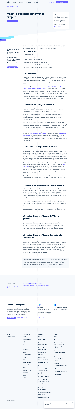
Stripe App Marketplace (43, 379)
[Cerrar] (72, 402)
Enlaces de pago (26, 364)
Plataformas (40, 354)
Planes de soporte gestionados (60, 371)
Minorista (40, 373)
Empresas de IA (41, 357)
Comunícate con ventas (61, 2)
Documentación (41, 387)
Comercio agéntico (42, 339)
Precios (24, 336)
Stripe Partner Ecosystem (43, 381)
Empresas (40, 336)
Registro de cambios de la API (44, 392)
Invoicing (24, 357)
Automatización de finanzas (44, 346)
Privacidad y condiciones (59, 344)
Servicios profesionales (43, 370)
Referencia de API (42, 389)
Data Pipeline (25, 351)
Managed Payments (27, 362)
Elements (24, 352)
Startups (40, 337)
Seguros (40, 364)
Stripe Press (56, 363)
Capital (24, 342)
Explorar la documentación (60, 312)
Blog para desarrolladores (43, 397)
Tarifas (42, 2)
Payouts (24, 367)
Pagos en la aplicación (42, 349)
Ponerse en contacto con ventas (61, 365)
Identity (24, 355)
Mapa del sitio (57, 350)
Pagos (16, 6)
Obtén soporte (57, 369)
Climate (24, 346)
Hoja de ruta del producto (59, 358)
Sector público (41, 372)
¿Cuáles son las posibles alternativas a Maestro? (12, 56)
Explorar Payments (42, 317)
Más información (57, 26)
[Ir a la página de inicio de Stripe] (8, 334)
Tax (23, 373)
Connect (24, 347)
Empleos (56, 360)
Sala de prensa (57, 362)
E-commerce (41, 342)
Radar (24, 369)
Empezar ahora (11, 317)
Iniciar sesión (51, 2)
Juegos (39, 360)
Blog (55, 339)
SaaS (39, 355)
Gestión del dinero (42, 352)
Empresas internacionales (43, 347)
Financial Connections (27, 354)
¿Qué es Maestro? (11, 47)
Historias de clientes (58, 337)
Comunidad (56, 341)
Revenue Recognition (27, 370)
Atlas (24, 337)
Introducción (9, 44)
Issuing (24, 359)
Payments (25, 365)
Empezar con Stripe (12, 20)
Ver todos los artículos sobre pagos (13, 287)
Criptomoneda (25, 349)
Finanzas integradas (42, 344)
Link (23, 360)
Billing (24, 341)
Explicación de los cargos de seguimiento (33, 283)
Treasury (24, 377)
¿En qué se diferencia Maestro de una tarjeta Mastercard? (13, 63)
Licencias (56, 349)
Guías (55, 336)
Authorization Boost (27, 339)
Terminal (24, 375)
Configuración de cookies (59, 352)
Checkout (25, 344)
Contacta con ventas (21, 317)
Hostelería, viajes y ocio (43, 362)
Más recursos (10, 6)
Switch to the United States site (52, 406)
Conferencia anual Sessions (59, 342)
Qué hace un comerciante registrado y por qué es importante (37, 285)
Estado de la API (41, 391)
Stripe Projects (41, 395)
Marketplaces (41, 351)
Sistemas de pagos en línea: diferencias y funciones (35, 286)
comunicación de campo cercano (38, 133)
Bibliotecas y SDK (41, 394)
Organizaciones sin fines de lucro (45, 368)
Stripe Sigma (25, 372)
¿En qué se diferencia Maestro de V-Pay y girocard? (13, 60)
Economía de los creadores (43, 359)
